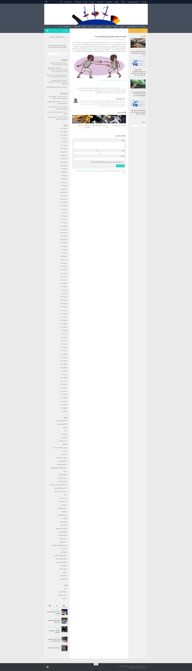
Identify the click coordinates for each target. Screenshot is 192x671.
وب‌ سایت (122, 156)
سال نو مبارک (100, 90)
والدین (64, 572)
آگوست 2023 (63, 243)
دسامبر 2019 (63, 391)
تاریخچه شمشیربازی (61, 464)
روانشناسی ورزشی (117, 90)
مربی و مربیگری (62, 538)
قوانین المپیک (63, 522)
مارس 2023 (63, 260)
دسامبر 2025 (63, 152)
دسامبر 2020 (63, 351)
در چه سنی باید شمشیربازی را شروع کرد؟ (53, 612)
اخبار (61, 2)
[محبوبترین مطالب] (64, 606)
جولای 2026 (63, 132)
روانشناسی (119, 31)
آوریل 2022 (63, 297)
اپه (80, 88)
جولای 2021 (63, 327)
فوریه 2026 (63, 145)
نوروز (108, 92)
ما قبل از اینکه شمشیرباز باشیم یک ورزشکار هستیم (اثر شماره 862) (59, 64)
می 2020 (64, 374)
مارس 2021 (63, 340)
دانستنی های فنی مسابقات (60, 491)
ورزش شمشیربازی (99, 92)
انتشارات (64, 444)
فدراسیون (81, 90)
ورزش (105, 92)
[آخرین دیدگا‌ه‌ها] (56, 606)
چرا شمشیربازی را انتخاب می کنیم (58, 485)
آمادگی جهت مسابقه (61, 421)
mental (102, 88)
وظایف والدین (63, 576)
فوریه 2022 (63, 303)
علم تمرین (64, 512)
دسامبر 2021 (63, 310)
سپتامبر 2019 (63, 401)
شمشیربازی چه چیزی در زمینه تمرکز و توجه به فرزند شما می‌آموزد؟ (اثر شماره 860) (57, 76)
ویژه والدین (63, 579)
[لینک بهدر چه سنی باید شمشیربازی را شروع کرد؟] (65, 612)
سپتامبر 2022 (63, 280)
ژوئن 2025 (63, 172)
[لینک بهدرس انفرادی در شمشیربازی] (65, 648)
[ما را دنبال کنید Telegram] (47, 31)
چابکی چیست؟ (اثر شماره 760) (119, 125)
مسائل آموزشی (62, 542)
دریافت (102, 80)
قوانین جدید (63, 525)
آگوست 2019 (63, 404)
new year (92, 88)
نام (97, 150)
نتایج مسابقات (78, 2)
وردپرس (64, 598)
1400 (119, 88)
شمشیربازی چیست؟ (61, 508)
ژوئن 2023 (63, 249)
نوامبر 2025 (63, 155)
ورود (65, 588)
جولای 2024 (63, 206)
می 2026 (64, 138)
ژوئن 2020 (63, 371)
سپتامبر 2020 (63, 361)
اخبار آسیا (64, 434)
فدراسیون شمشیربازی (121, 92)
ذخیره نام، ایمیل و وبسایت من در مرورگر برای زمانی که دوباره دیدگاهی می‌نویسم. (107, 162)
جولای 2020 (63, 367)
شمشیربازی (86, 90)
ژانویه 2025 (63, 189)
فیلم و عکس (100, 2)
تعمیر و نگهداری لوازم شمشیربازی (58, 468)
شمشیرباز (91, 90)
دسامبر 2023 (63, 229)
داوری (64, 495)
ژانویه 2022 (63, 307)
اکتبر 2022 (63, 276)
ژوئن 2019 (63, 411)
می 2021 (64, 334)
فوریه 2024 (63, 223)
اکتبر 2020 (63, 357)
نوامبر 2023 (63, 233)
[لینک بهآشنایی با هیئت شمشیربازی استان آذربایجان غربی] (65, 639)
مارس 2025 (63, 182)
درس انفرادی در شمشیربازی (53, 648)
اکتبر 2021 (63, 317)
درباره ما (85, 2)
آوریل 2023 (63, 256)
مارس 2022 (63, 300)
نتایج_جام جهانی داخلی (61, 562)
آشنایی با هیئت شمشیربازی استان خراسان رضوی (58, 97)
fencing (108, 88)
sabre (88, 88)
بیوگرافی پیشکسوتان (61, 458)
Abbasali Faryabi (119, 39)
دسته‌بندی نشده (62, 501)
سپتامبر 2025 (63, 162)
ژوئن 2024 (63, 209)
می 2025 (64, 175)
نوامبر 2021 (63, 314)
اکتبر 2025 (63, 159)
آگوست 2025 (63, 165)
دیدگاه (122, 140)
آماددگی (84, 88)
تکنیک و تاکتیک (62, 474)
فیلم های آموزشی (62, 515)
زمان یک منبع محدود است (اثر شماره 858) (56, 87)
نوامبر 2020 (63, 354)
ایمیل (123, 150)
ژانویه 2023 (63, 266)
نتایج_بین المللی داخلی (61, 559)
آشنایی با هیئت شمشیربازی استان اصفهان (58, 108)
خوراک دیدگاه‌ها (62, 595)
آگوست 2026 (63, 128)
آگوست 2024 (63, 202)
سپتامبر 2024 (63, 199)
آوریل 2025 (63, 179)
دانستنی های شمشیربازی (133, 2)
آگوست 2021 (63, 324)
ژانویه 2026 (63, 148)
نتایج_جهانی (63, 565)
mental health (97, 88)
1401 (116, 88)
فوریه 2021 (63, 344)
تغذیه (65, 471)
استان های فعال (68, 2)
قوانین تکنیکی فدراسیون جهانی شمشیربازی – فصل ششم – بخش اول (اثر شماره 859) (58, 82)
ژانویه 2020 (63, 388)
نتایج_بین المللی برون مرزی (60, 555)
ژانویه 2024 (63, 226)
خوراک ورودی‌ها (62, 592)
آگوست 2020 (63, 364)
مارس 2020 (63, 381)
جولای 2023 (63, 246)
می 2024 (64, 212)
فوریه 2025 (63, 185)
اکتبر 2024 (63, 196)
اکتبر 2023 (63, 236)
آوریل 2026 (63, 142)
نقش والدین (109, 2)
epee (112, 88)
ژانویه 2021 (63, 347)
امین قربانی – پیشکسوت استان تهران (54, 631)
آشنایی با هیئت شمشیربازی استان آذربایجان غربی (54, 640)
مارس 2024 (63, 219)
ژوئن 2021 (63, 330)
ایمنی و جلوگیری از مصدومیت (59, 448)
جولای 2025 (63, 169)
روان (78, 88)
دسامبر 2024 (63, 192)
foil (105, 88)
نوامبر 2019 (63, 394)
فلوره (115, 92)
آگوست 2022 (63, 283)
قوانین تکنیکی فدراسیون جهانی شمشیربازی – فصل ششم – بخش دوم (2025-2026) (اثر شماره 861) (58, 70)
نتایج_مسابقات (62, 569)
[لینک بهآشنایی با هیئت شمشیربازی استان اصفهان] (65, 621)
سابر (111, 90)
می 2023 (64, 253)
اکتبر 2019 (63, 398)
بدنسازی (64, 451)
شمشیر (95, 90)
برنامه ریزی (63, 454)
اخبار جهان (64, 437)
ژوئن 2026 (63, 135)
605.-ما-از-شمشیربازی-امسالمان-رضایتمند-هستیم (115, 80)
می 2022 (64, 293)
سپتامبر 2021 (63, 320)
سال (108, 90)
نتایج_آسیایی (63, 552)
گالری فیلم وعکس (62, 535)
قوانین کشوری (63, 532)
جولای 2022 (63, 287)
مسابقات (111, 92)
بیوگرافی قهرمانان (62, 461)
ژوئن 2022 (63, 290)
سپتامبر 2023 (63, 239)
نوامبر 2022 (63, 273)
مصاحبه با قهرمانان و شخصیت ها (59, 545)
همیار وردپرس (131, 668)
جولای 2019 (63, 408)
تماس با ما (91, 2)
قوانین (116, 2)
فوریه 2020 (63, 384)
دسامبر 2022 (63, 270)
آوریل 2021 (63, 337)
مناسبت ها (63, 549)
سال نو (105, 90)
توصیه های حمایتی (62, 481)
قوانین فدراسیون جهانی (60, 528)
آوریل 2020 (63, 378)
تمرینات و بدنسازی (62, 478)
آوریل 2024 (63, 216)
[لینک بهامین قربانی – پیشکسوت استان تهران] (65, 629)
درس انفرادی (63, 498)
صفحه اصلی (144, 2)
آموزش (123, 2)
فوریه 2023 (63, 263)
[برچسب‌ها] (49, 606)
